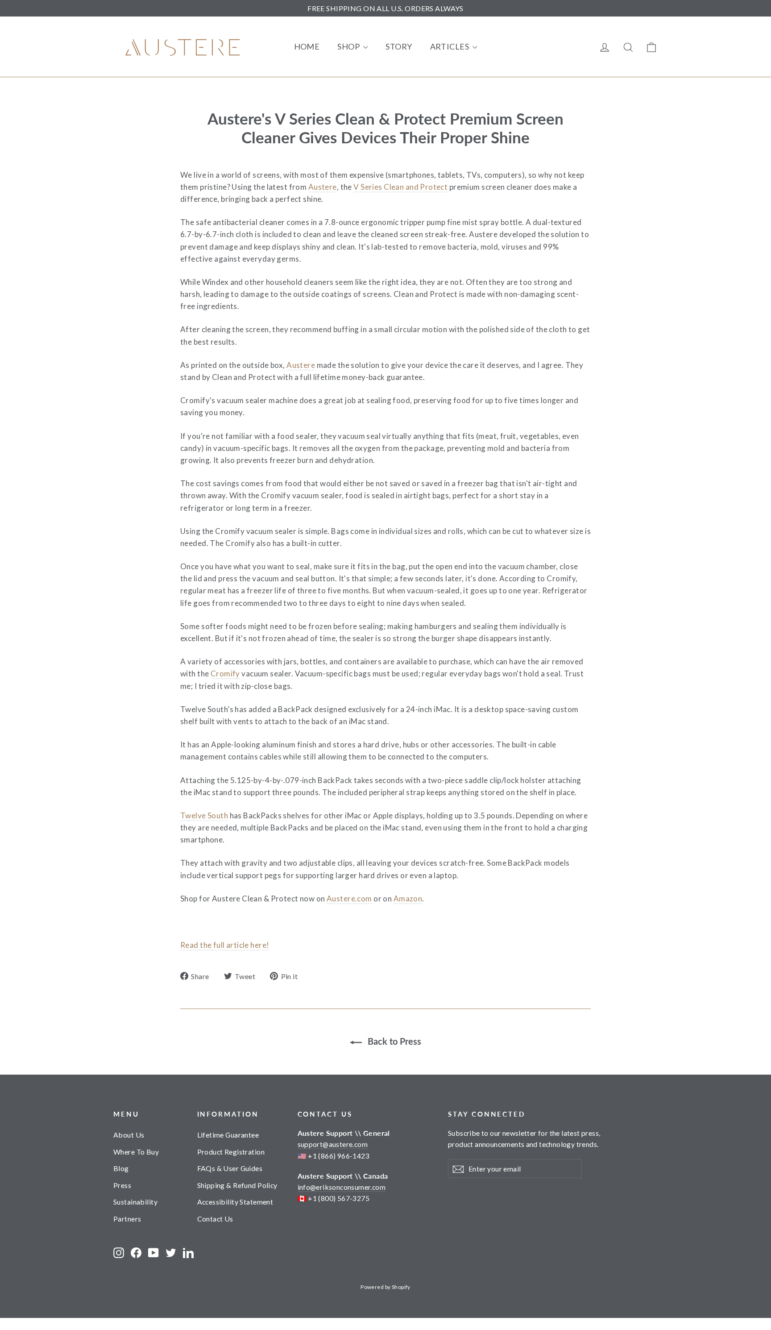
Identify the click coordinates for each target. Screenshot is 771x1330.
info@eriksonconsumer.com (342, 1187)
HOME (307, 46)
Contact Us (215, 1218)
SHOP (349, 46)
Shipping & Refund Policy (237, 1185)
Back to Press (393, 1041)
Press (122, 1185)
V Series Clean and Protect (400, 187)
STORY (399, 46)
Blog (121, 1168)
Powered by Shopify (385, 1287)
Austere (322, 187)
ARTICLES (450, 46)
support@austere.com (333, 1144)
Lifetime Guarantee (228, 1134)
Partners (127, 1218)
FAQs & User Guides (230, 1168)
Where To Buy (136, 1151)
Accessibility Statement (235, 1201)
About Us (128, 1134)
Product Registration (231, 1151)
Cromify (225, 673)
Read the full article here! (224, 945)
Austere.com (349, 898)
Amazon (408, 898)
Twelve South (204, 815)
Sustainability (135, 1201)
